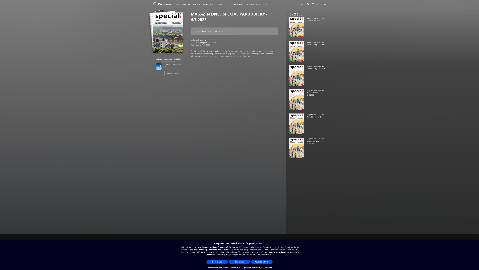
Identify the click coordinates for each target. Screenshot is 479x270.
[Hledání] (307, 4)
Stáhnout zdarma (172, 73)
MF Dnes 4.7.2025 (217, 31)
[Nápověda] (312, 4)
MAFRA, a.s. (204, 40)
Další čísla (295, 14)
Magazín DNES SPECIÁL (210, 42)
